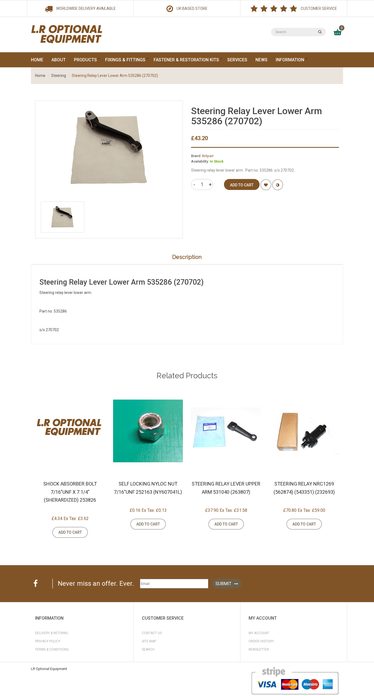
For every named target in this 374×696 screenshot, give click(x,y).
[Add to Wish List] (265, 184)
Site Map (149, 641)
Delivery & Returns (51, 633)
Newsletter (259, 649)
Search (148, 649)
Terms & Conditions (51, 649)
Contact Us (152, 633)
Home (40, 75)
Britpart (208, 156)
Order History (261, 641)
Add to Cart (70, 532)
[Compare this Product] (277, 184)
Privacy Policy (47, 641)
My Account (259, 633)
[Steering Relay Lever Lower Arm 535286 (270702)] (62, 217)
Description (187, 257)
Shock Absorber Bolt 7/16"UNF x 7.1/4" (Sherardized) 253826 (70, 492)
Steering (58, 75)
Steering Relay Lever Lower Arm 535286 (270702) (115, 75)
